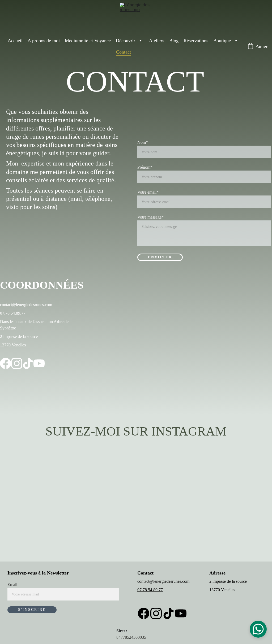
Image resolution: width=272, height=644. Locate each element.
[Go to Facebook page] (5, 363)
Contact (123, 52)
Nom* (142, 142)
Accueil (15, 40)
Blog (173, 40)
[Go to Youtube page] (39, 363)
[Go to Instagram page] (16, 363)
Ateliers (156, 40)
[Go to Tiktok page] (27, 363)
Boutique (222, 40)
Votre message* (150, 217)
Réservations (196, 40)
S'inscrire (32, 610)
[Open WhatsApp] (258, 629)
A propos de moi (44, 40)
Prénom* (144, 167)
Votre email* (148, 192)
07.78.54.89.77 (150, 590)
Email (12, 584)
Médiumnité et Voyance (88, 40)
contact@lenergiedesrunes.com (163, 581)
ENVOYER (160, 257)
